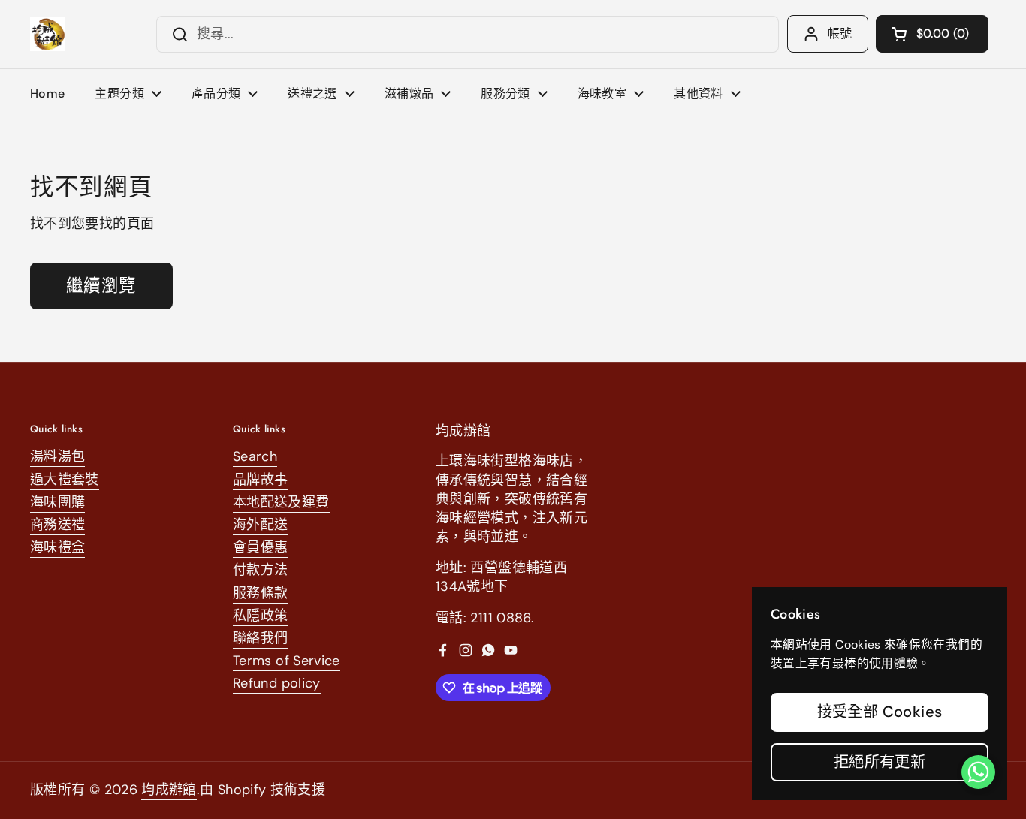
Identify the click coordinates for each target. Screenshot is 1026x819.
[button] (932, 34)
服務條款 (260, 593)
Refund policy (277, 683)
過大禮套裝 (64, 480)
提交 (175, 34)
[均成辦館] (47, 34)
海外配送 (260, 525)
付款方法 (260, 570)
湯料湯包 (57, 456)
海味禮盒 (57, 547)
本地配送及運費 (281, 502)
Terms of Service (286, 661)
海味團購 (57, 502)
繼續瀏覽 (101, 286)
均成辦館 (168, 790)
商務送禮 (57, 525)
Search (255, 456)
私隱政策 (260, 616)
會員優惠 (260, 547)
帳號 (840, 33)
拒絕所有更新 (879, 762)
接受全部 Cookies (880, 711)
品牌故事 (260, 480)
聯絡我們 (260, 638)
